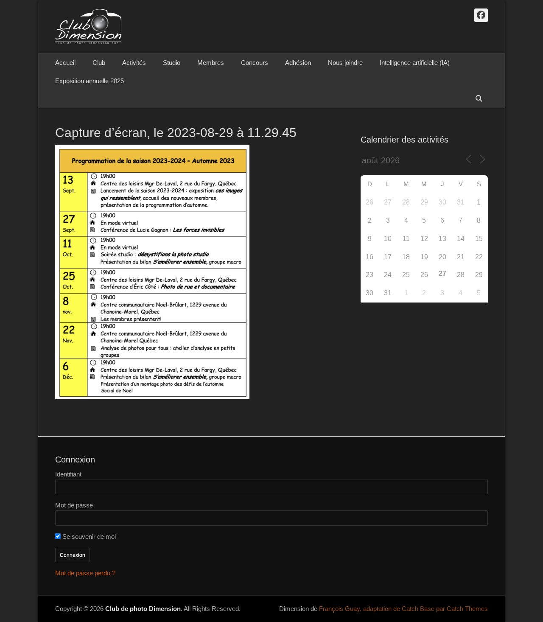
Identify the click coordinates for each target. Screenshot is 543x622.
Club (98, 62)
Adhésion (298, 62)
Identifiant (68, 474)
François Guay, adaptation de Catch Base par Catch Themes (403, 608)
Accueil (65, 62)
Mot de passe (74, 505)
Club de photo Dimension (143, 608)
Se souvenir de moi (88, 536)
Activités (134, 62)
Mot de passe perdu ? (85, 573)
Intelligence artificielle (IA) (415, 62)
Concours (254, 62)
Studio (171, 62)
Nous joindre (345, 62)
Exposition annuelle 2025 (89, 80)
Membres (210, 62)
